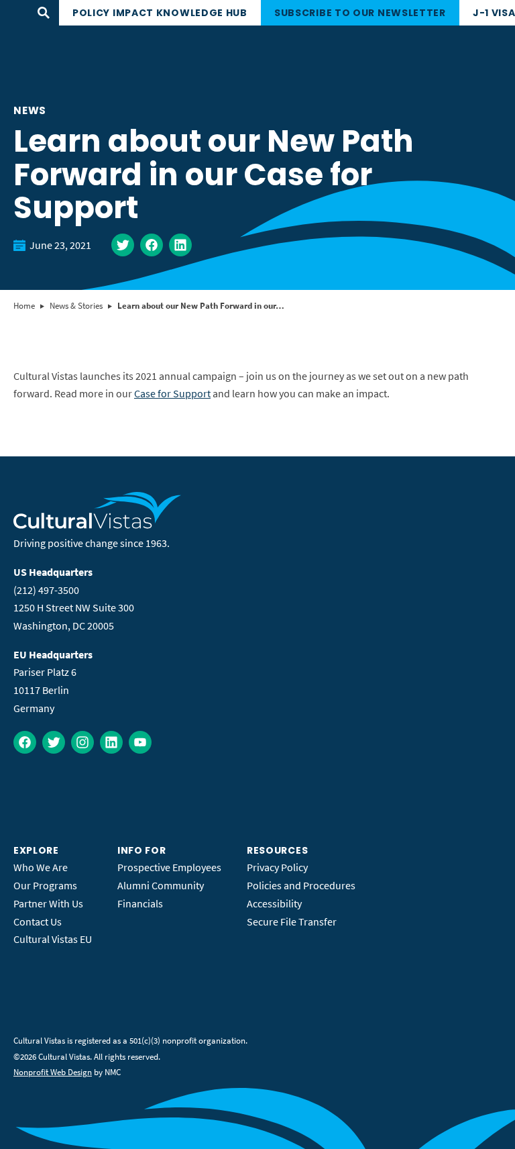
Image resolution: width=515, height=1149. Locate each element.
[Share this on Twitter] (122, 245)
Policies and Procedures (301, 885)
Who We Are (40, 867)
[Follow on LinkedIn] (111, 742)
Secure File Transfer (292, 921)
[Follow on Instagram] (82, 742)
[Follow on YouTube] (140, 742)
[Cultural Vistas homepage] (97, 525)
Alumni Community (160, 885)
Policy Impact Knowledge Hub (159, 12)
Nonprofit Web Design (52, 1072)
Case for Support (172, 393)
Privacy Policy (277, 867)
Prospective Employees (169, 867)
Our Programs (45, 885)
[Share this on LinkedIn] (180, 245)
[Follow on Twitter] (53, 742)
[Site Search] (44, 13)
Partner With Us (48, 903)
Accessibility (274, 903)
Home (24, 305)
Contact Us (37, 921)
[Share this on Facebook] (151, 245)
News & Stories (76, 305)
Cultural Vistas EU (52, 939)
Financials (140, 903)
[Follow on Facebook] (24, 742)
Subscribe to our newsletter (360, 12)
